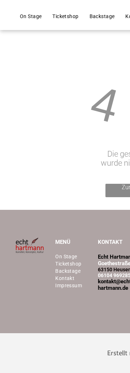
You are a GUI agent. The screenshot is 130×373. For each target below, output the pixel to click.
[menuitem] (30, 16)
